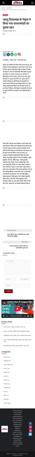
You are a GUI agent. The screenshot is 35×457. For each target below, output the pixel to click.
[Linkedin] (12, 54)
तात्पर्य (5, 376)
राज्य (5, 391)
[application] (17, 309)
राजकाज (6, 384)
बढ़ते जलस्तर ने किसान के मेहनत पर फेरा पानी (14, 327)
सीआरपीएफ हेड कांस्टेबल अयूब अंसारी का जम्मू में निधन (16, 346)
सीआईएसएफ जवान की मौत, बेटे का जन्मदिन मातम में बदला (17, 335)
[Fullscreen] (31, 316)
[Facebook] (4, 54)
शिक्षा (5, 395)
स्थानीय (5, 403)
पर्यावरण (6, 380)
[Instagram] (19, 54)
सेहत (5, 399)
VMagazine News (17, 455)
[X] (8, 54)
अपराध (5, 357)
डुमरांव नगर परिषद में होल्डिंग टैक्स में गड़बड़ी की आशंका (16, 331)
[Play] (4, 316)
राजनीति (6, 388)
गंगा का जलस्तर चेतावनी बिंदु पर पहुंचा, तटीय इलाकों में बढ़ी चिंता (17, 340)
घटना (5, 368)
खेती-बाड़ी (6, 361)
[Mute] (28, 316)
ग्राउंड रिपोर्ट (5, 15)
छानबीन (5, 372)
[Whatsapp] (15, 54)
